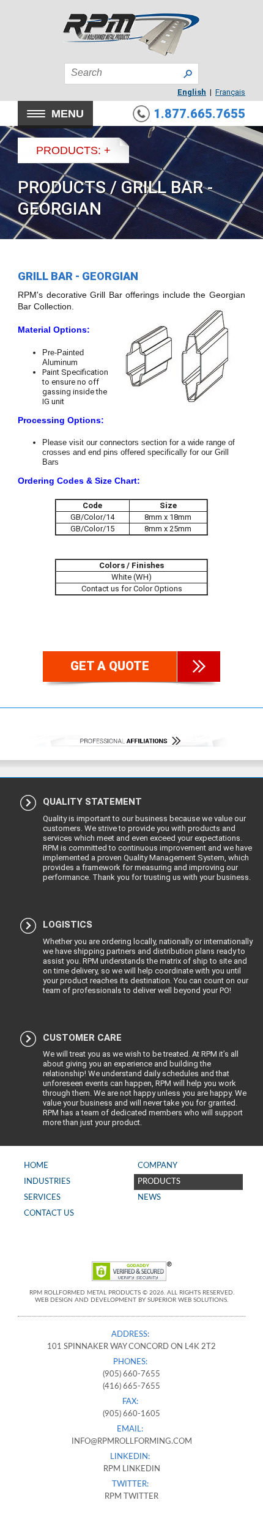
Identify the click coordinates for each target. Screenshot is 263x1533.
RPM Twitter (131, 1497)
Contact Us (49, 1213)
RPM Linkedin (131, 1469)
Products (62, 187)
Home (36, 1166)
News (149, 1198)
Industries (47, 1182)
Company (157, 1166)
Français (230, 92)
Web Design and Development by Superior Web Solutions (131, 1300)
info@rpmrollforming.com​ (132, 1442)
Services (42, 1198)
